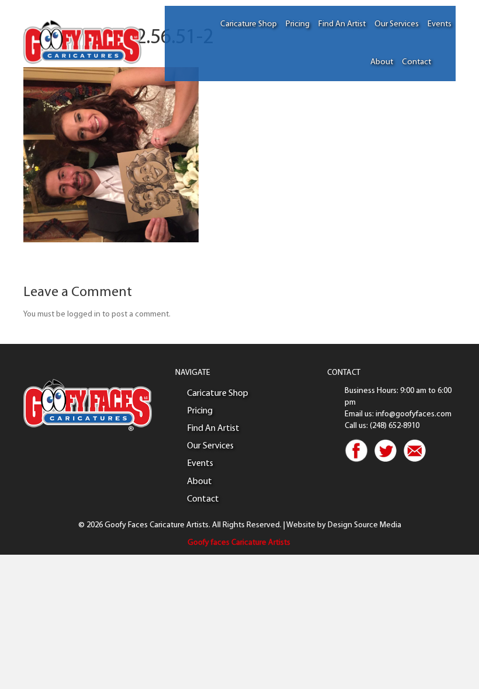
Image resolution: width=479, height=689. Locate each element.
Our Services (396, 24)
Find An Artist (342, 24)
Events (440, 24)
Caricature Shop (248, 24)
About (381, 62)
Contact (416, 62)
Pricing (298, 24)
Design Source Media (364, 525)
